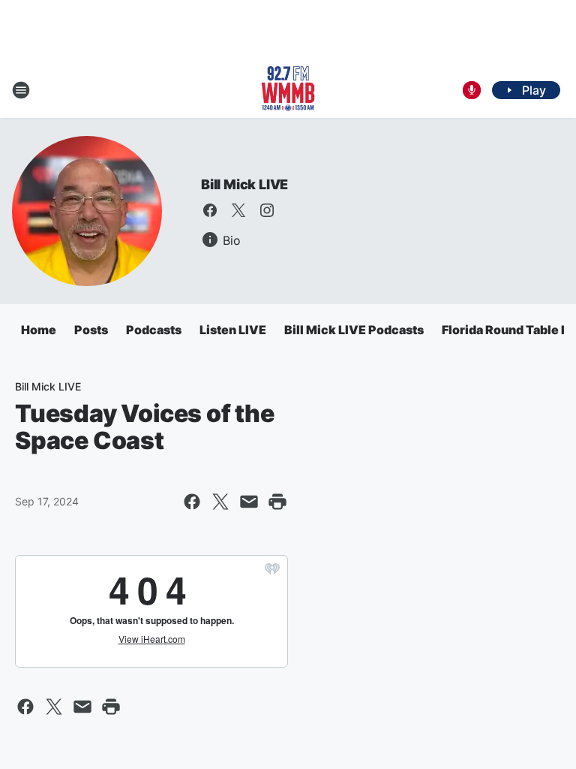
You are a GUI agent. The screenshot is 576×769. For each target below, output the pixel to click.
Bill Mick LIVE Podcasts (354, 329)
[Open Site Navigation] (21, 90)
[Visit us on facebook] (210, 210)
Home (38, 329)
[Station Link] (288, 90)
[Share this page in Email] (249, 501)
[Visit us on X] (239, 210)
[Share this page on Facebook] (192, 501)
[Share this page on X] (220, 501)
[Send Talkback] (472, 90)
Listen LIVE (233, 329)
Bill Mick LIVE (244, 184)
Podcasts (154, 329)
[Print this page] (277, 501)
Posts (91, 329)
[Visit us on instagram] (267, 210)
